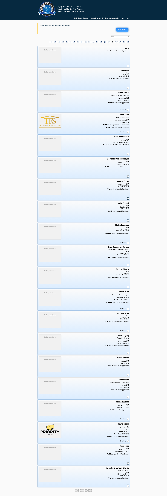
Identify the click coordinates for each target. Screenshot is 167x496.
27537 (127, 297)
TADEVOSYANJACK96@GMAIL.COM (119, 145)
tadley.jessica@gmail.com (122, 189)
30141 (127, 387)
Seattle (121, 122)
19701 (127, 363)
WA (124, 122)
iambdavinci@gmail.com (122, 277)
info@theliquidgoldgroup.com (120, 345)
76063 (127, 407)
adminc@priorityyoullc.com (121, 436)
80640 (127, 255)
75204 (127, 319)
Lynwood (121, 76)
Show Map (123, 110)
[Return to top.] (128, 65)
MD (124, 343)
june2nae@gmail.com (123, 410)
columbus (120, 100)
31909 (127, 100)
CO (124, 255)
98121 (127, 122)
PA (124, 186)
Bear (122, 363)
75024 (127, 208)
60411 (127, 76)
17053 (127, 186)
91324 (127, 164)
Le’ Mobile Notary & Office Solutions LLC (118, 250)
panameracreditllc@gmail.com (120, 233)
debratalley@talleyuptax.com (121, 302)
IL (124, 76)
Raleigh (121, 431)
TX (124, 208)
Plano (121, 208)
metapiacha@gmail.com (122, 478)
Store (127, 18)
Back (75, 18)
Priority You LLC (124, 428)
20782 (127, 343)
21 (86, 490)
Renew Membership (96, 18)
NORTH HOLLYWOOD (118, 142)
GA (124, 100)
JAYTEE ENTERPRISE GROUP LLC (120, 95)
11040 (127, 451)
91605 (127, 142)
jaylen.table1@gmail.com (122, 103)
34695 (127, 230)
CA (124, 142)
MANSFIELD (120, 407)
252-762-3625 (125, 300)
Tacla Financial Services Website (120, 127)
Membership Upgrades (112, 18)
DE (124, 363)
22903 (127, 275)
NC (124, 297)
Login (80, 18)
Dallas (121, 319)
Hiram (121, 387)
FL (124, 230)
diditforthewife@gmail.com (121, 51)
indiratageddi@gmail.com (122, 211)
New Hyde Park (119, 451)
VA (124, 275)
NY (124, 451)
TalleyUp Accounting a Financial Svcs (119, 294)
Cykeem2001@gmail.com (122, 365)
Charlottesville (119, 275)
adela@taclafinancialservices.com (119, 125)
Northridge (120, 164)
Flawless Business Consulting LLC (119, 382)
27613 (127, 475)
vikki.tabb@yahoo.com (122, 78)
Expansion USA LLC (123, 470)
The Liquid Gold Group (123, 338)
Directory (86, 18)
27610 (127, 431)
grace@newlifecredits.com (121, 454)
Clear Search (122, 29)
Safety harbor (120, 230)
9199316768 (125, 434)
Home (122, 18)
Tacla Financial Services (122, 117)
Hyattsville (120, 343)
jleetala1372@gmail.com (122, 257)
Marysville (120, 186)
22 (89, 490)
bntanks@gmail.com (123, 390)
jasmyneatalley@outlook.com (120, 321)
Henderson (120, 255)
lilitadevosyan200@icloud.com (120, 167)
